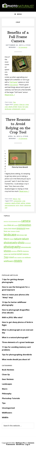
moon (11, 239)
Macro (15, 199)
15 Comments (22, 138)
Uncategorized (8, 408)
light (25, 235)
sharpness (27, 205)
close (5, 225)
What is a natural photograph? (15, 337)
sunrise (14, 254)
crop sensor (13, 85)
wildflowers (9, 261)
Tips (14, 102)
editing (23, 203)
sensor (23, 109)
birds (19, 221)
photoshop (14, 251)
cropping (7, 203)
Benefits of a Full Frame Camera (18, 36)
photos (28, 203)
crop (6, 107)
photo (21, 242)
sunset (19, 254)
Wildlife (18, 260)
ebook (14, 228)
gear (26, 107)
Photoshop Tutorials (11, 398)
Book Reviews (8, 370)
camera (16, 104)
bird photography (13, 221)
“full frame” (13, 82)
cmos (27, 104)
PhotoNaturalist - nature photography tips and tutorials (18, 6)
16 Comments (22, 47)
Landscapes (7, 384)
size (6, 207)
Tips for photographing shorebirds (17, 354)
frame (20, 107)
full (23, 107)
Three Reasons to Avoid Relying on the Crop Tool (18, 125)
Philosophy (6, 393)
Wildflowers (7, 413)
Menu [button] (19, 14)
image (18, 231)
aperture (6, 221)
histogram (13, 231)
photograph (28, 243)
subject (6, 254)
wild (23, 257)
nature (17, 238)
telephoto (26, 254)
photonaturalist (26, 247)
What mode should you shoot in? (16, 359)
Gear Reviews (8, 379)
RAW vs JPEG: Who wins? (12, 317)
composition (17, 201)
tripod (11, 257)
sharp (21, 205)
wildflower (28, 257)
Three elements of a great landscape (18, 342)
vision (15, 257)
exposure (21, 228)
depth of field (12, 107)
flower (27, 228)
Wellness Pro (20, 443)
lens (18, 235)
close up (21, 104)
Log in (27, 444)
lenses (22, 235)
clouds (16, 225)
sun (9, 254)
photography (16, 109)
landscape (8, 109)
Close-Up (6, 374)
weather (19, 257)
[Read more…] (10, 95)
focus (5, 231)
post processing (10, 205)
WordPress (20, 444)
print (17, 205)
